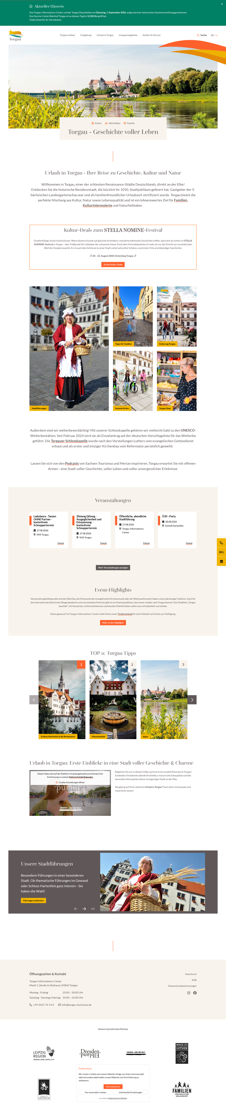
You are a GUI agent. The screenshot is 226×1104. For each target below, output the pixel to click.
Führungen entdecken (33, 900)
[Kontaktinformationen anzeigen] (221, 542)
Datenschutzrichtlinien (117, 1098)
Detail (61, 543)
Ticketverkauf (125, 613)
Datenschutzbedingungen (81, 777)
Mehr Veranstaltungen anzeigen (113, 567)
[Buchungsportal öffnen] (221, 552)
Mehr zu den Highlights (113, 622)
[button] (192, 699)
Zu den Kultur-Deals (113, 264)
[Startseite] (16, 35)
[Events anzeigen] (221, 561)
